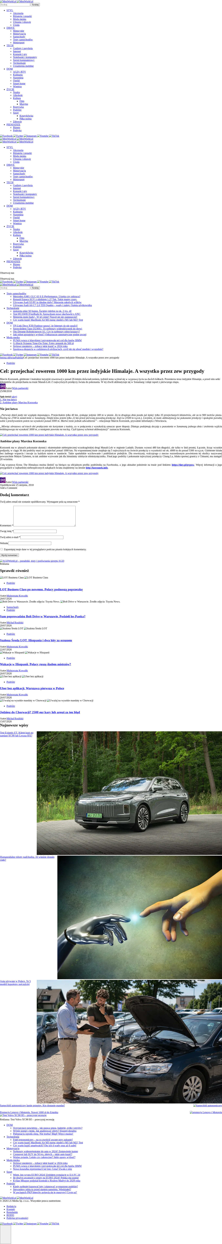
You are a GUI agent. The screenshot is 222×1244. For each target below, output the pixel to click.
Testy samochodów (23, 39)
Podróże (17, 109)
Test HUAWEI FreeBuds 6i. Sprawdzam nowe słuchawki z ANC (46, 314)
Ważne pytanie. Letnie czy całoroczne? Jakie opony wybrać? (44, 1157)
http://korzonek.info (97, 467)
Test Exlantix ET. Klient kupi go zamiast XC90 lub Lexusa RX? (16, 734)
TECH (10, 45)
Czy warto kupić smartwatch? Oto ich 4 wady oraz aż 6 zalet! (44, 1145)
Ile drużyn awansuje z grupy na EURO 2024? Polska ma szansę (46, 1177)
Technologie (19, 63)
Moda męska (19, 19)
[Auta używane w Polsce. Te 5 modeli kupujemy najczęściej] (129, 1042)
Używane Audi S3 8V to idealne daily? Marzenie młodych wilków (47, 302)
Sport (16, 112)
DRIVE (11, 28)
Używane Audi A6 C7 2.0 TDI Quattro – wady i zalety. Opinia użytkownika (52, 305)
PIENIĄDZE (13, 124)
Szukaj (35, 4)
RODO (10, 1215)
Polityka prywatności (17, 1218)
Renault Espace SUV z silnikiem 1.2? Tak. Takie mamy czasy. (45, 299)
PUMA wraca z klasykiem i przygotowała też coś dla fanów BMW (47, 340)
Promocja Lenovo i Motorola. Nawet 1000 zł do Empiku (29, 1112)
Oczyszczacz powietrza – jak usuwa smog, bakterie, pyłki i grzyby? (47, 1128)
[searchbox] (15, 4)
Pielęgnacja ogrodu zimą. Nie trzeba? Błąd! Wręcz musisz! (43, 1133)
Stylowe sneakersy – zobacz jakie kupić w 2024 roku (40, 346)
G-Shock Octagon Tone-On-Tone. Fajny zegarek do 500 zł (43, 343)
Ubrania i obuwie (22, 22)
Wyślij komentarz (9, 555)
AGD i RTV (19, 71)
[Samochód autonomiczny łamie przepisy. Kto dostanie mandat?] (207, 1105)
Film (22, 101)
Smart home (19, 83)
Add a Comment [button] (8, 488)
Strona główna (7, 357)
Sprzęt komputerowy (23, 60)
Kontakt (11, 1209)
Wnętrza (17, 86)
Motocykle (18, 30)
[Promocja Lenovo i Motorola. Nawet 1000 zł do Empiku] (206, 1112)
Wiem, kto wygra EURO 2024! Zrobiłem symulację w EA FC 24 (46, 1174)
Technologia (13, 1136)
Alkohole (18, 95)
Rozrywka (18, 107)
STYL (10, 10)
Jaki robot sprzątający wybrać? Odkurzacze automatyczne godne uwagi (49, 334)
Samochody (19, 36)
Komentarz (6, 525)
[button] (5, 1234)
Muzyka (24, 104)
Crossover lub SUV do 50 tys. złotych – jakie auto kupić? (42, 1154)
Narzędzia (18, 77)
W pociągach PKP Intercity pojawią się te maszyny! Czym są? (45, 1192)
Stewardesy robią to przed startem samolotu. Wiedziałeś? (42, 1189)
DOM (10, 69)
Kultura (17, 98)
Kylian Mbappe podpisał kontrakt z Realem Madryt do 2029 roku (46, 1180)
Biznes (16, 127)
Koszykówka (26, 115)
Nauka (16, 92)
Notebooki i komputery (25, 57)
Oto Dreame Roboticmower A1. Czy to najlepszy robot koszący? (46, 331)
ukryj (14, 396)
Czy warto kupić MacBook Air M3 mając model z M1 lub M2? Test (48, 319)
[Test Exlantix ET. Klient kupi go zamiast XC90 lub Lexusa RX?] (129, 793)
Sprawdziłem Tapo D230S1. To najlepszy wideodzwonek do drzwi (47, 328)
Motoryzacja (19, 33)
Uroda (16, 25)
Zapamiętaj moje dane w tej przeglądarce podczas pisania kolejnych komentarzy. (45, 549)
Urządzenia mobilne (23, 66)
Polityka (17, 130)
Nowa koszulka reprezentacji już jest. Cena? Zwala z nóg (42, 1169)
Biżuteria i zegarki (22, 16)
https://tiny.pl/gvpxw (183, 464)
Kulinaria (18, 74)
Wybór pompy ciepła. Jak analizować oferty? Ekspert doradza (44, 1130)
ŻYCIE (10, 89)
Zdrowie (17, 121)
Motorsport (18, 42)
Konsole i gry (20, 54)
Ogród (16, 80)
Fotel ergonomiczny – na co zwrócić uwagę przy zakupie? (43, 1139)
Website (4, 543)
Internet (17, 51)
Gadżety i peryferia (23, 48)
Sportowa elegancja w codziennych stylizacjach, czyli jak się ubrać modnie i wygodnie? (58, 349)
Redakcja (11, 1206)
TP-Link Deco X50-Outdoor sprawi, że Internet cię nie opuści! (45, 325)
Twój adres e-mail (10, 537)
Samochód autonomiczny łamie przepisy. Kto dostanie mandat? (32, 1105)
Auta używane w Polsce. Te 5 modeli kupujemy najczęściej (15, 983)
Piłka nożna (26, 118)
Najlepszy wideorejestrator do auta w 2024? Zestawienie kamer (45, 1151)
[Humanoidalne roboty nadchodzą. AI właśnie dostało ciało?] (139, 918)
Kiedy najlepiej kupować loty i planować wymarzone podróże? (45, 1186)
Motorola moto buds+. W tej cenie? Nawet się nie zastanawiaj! (45, 317)
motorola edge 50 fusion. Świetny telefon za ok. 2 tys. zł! (42, 311)
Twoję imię (6, 531)
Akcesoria (18, 13)
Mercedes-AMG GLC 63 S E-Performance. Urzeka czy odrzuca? (46, 296)
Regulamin (12, 1212)
